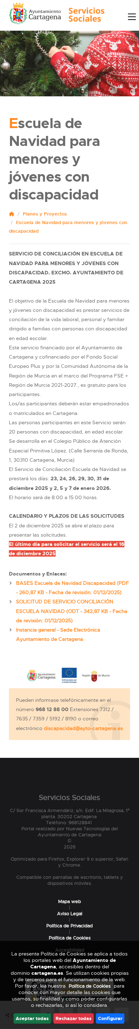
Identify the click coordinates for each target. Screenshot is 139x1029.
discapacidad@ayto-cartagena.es (83, 728)
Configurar (110, 1018)
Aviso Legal (69, 914)
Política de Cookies (70, 938)
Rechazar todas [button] (74, 1018)
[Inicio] (85, 17)
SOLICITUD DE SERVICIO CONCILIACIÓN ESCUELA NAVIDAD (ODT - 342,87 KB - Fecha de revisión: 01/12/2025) (71, 611)
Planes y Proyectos (45, 214)
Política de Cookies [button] (89, 986)
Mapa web (69, 901)
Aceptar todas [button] (32, 1018)
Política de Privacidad (69, 926)
